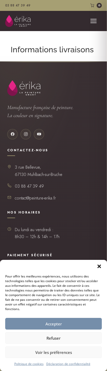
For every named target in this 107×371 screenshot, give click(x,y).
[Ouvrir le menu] (96, 21)
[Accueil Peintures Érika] (18, 21)
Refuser (53, 338)
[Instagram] (26, 134)
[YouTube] (39, 134)
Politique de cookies (29, 364)
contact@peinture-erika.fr (35, 198)
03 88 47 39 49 (18, 5)
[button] (99, 266)
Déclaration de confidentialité (68, 364)
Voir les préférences (53, 352)
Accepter (53, 323)
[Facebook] (12, 134)
